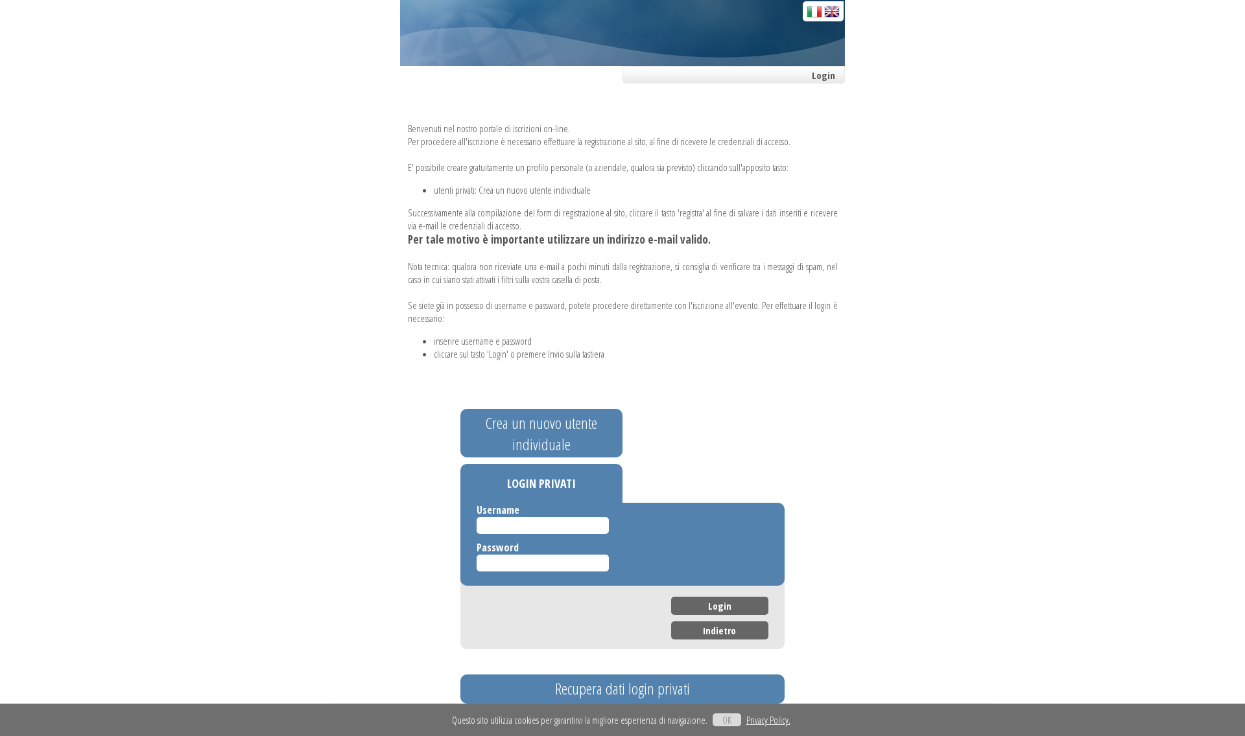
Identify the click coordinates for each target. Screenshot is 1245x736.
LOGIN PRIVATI (541, 483)
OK (726, 719)
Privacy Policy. (768, 719)
